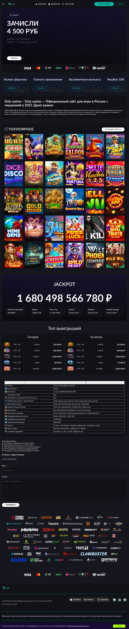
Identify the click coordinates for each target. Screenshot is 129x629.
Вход (120, 4)
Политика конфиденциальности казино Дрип (27, 601)
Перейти (12, 88)
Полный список (113, 129)
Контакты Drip (9, 604)
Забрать (14, 58)
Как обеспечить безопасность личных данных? (22, 447)
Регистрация (104, 4)
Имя (3, 466)
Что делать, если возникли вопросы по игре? (21, 451)
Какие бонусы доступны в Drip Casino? (19, 445)
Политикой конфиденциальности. (78, 626)
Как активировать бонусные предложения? (21, 449)
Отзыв (4, 477)
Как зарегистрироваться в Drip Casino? (19, 443)
